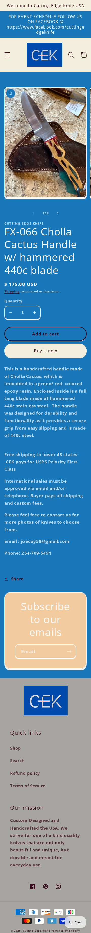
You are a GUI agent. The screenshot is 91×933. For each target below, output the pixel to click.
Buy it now (45, 351)
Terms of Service (28, 786)
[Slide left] (33, 213)
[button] (7, 54)
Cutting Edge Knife (36, 930)
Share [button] (17, 579)
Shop (15, 748)
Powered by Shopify (65, 930)
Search (17, 760)
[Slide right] (57, 213)
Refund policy (25, 773)
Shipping (11, 291)
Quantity (13, 300)
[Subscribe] (69, 651)
